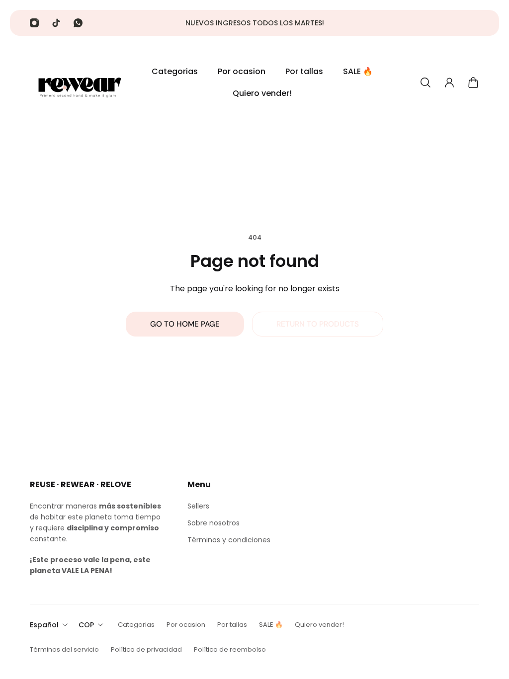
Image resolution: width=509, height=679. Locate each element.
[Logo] (79, 82)
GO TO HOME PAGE (185, 324)
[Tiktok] (56, 23)
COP (86, 625)
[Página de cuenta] (449, 82)
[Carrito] (473, 82)
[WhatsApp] (78, 23)
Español (44, 625)
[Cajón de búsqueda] (425, 82)
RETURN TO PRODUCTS (317, 324)
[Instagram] (34, 23)
